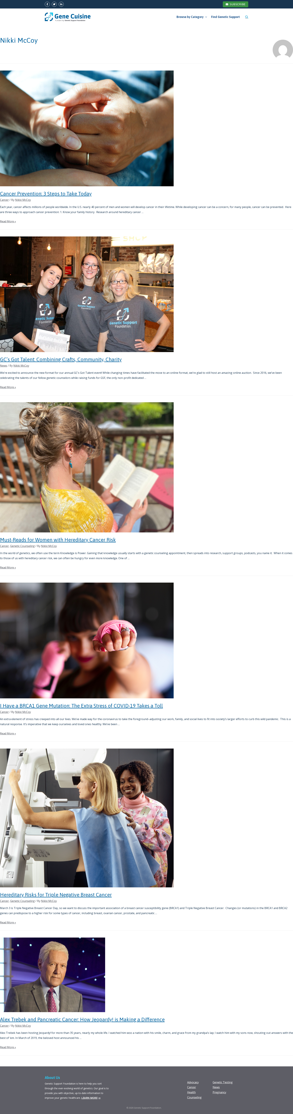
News (3, 365)
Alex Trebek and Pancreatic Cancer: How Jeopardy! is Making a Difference (82, 1019)
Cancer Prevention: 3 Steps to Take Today (46, 193)
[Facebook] (47, 4)
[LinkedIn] (61, 4)
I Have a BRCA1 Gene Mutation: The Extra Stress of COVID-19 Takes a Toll (81, 706)
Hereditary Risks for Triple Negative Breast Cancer (56, 895)
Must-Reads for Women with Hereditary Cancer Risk (58, 540)
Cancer (4, 200)
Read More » (8, 221)
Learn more (89, 1097)
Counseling (194, 1097)
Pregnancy (219, 1092)
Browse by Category (190, 17)
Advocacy (193, 1082)
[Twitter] (54, 4)
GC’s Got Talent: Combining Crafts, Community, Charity (61, 359)
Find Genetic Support (225, 17)
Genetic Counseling (22, 546)
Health (191, 1092)
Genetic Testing (223, 1082)
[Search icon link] (246, 17)
